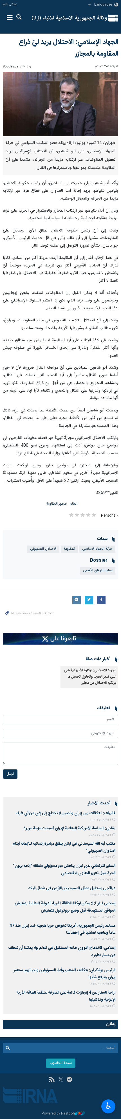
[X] (60, 1080)
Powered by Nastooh (58, 1113)
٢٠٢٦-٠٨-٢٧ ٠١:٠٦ (100, 820)
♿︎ (108, 1106)
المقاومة (69, 549)
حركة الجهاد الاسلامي (97, 549)
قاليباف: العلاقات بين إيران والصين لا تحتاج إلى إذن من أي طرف (65, 813)
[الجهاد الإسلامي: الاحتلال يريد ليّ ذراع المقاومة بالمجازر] (60, 104)
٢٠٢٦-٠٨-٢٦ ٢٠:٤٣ (100, 857)
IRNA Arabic (69, 18)
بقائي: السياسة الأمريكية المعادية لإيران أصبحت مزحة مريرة (69, 828)
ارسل (10, 774)
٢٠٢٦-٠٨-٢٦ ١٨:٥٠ (100, 1006)
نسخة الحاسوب (61, 1063)
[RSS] (51, 1080)
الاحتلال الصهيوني (43, 549)
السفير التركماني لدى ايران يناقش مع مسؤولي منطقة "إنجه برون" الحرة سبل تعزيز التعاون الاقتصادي (64, 869)
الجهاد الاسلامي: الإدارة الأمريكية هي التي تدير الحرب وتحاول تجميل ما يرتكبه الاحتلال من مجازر (90, 677)
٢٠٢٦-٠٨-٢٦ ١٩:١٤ (101, 962)
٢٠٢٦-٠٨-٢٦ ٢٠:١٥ (100, 895)
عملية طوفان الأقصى (98, 570)
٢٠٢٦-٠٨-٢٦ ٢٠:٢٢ (100, 879)
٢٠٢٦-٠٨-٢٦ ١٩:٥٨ (100, 917)
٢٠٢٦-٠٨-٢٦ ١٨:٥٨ (100, 984)
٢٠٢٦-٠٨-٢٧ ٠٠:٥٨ (100, 835)
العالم (73, 504)
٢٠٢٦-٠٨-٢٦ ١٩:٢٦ (101, 939)
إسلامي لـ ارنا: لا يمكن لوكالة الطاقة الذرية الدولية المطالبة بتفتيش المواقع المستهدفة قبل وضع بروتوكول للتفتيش (65, 907)
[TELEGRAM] (69, 1080)
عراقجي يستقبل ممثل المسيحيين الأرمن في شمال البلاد (71, 888)
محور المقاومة (56, 504)
